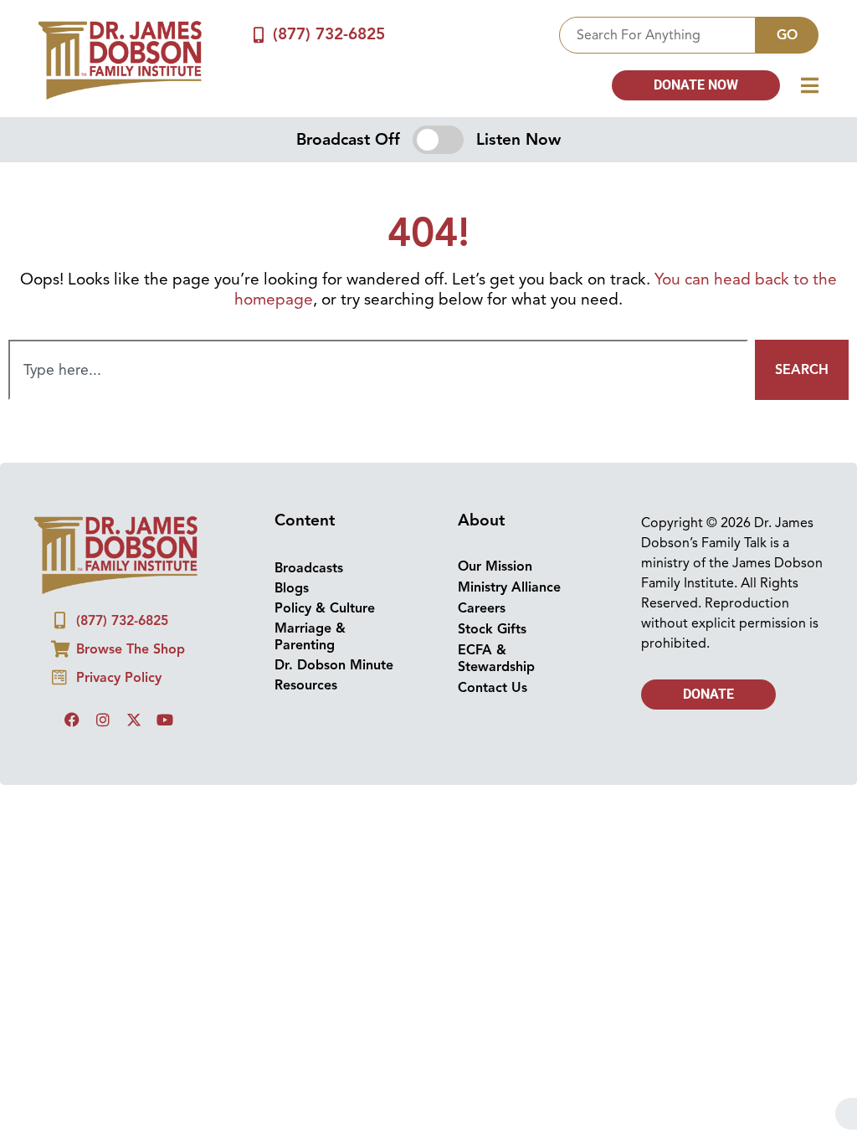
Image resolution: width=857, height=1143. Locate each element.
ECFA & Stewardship (496, 658)
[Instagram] (103, 720)
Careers (481, 608)
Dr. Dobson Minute (334, 665)
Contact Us (492, 687)
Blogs (292, 588)
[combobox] (657, 35)
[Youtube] (165, 720)
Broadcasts (309, 568)
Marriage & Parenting (310, 637)
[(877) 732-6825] (258, 35)
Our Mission (495, 566)
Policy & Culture (325, 608)
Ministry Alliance (509, 587)
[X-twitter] (134, 720)
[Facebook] (72, 720)
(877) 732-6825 (329, 34)
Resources (306, 685)
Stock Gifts (492, 629)
